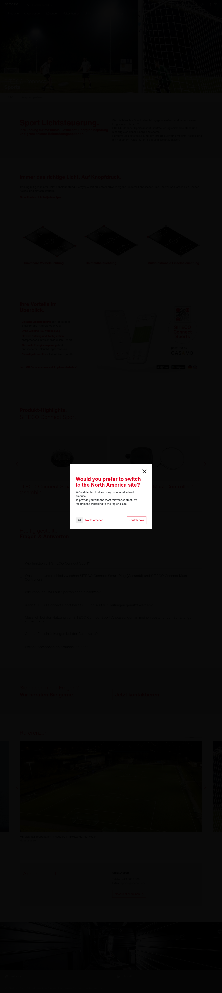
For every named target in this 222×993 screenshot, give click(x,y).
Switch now (137, 520)
